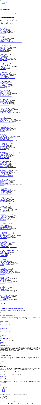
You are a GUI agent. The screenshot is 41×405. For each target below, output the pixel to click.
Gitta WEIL (2, 55)
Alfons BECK (2, 283)
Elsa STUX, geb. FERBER (4, 84)
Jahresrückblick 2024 (5, 338)
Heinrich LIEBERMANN (4, 160)
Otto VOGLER (2, 74)
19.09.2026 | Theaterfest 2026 (7, 315)
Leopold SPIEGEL (3, 91)
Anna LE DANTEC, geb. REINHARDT (6, 184)
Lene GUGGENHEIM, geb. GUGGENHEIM (7, 233)
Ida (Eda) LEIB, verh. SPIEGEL (5, 180)
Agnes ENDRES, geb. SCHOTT (5, 262)
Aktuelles (3, 3)
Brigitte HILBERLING (3, 204)
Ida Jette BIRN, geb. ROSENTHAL (6, 281)
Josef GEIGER (2, 249)
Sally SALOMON (3, 118)
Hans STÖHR (2, 87)
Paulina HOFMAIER (3, 199)
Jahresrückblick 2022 (5, 355)
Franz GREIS (2, 50)
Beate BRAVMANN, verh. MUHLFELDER (7, 272)
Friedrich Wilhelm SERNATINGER (6, 96)
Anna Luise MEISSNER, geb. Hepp (6, 153)
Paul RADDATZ (2, 130)
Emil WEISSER (2, 34)
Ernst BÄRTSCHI (3, 284)
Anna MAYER (2, 45)
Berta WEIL (2, 56)
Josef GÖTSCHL (3, 245)
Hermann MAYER (3, 28)
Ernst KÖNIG (2, 187)
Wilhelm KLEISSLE (3, 188)
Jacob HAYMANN (3, 212)
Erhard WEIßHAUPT (3, 72)
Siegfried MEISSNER (3, 25)
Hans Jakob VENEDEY (4, 301)
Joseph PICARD (2, 41)
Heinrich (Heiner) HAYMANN (5, 213)
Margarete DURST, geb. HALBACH (6, 59)
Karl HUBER (2, 198)
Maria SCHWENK (3, 99)
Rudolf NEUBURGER (3, 144)
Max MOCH (2, 148)
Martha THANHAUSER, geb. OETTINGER (7, 78)
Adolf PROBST (2, 131)
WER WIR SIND (3, 376)
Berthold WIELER (3, 69)
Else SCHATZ (2, 116)
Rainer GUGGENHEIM (4, 231)
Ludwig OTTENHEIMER (4, 135)
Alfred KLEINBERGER (4, 191)
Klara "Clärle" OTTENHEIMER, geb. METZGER (8, 136)
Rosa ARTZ (2, 289)
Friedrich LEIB (2, 183)
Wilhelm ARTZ (2, 288)
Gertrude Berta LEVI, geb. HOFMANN (6, 176)
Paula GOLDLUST (3, 241)
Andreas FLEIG (2, 259)
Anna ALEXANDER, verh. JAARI (5, 296)
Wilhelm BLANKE (3, 280)
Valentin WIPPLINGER (4, 23)
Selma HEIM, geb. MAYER (4, 58)
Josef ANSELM (2, 290)
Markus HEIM (2, 207)
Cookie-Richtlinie (11, 401)
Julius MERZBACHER (4, 151)
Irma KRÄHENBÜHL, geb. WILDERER (7, 186)
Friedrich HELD (2, 206)
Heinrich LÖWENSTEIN (4, 166)
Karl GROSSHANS (3, 238)
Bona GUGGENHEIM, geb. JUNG (6, 237)
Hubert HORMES (3, 200)
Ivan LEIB (1, 179)
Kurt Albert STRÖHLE (4, 85)
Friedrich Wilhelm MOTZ (4, 146)
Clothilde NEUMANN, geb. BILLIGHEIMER (7, 142)
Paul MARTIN (2, 156)
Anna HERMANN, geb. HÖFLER (5, 205)
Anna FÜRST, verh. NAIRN (4, 252)
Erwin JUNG (2, 196)
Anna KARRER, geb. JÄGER (5, 195)
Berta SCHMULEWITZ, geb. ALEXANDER (7, 112)
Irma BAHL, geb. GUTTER (4, 287)
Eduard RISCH (2, 126)
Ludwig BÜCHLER (3, 60)
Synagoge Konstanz (3, 82)
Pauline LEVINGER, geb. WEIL (5, 169)
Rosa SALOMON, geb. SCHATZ (5, 119)
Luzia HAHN (2, 225)
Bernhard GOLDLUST (4, 244)
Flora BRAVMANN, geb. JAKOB (5, 271)
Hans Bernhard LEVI (3, 175)
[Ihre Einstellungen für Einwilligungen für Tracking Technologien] (39, 403)
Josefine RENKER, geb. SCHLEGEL (6, 128)
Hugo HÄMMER (3, 227)
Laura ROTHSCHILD (3, 24)
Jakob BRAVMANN (3, 270)
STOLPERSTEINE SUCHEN (5, 22)
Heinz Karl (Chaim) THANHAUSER (6, 80)
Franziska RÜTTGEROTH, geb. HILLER (7, 120)
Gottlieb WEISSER (3, 33)
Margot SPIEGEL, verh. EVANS (5, 89)
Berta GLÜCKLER (3, 49)
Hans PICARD (2, 134)
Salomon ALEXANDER (4, 293)
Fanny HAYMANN (3, 48)
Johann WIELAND (3, 32)
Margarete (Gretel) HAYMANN (5, 211)
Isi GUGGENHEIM (3, 234)
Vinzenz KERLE (2, 192)
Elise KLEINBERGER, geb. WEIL (6, 190)
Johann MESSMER (3, 149)
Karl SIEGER (2, 95)
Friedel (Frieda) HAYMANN (4, 215)
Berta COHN (2, 37)
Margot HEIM (2, 208)
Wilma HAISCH (2, 224)
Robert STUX (2, 83)
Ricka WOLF (2, 63)
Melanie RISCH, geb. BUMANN (5, 125)
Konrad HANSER (3, 220)
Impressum (16, 401)
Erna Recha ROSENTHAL (4, 123)
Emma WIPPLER (3, 65)
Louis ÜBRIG (2, 77)
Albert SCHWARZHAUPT (4, 105)
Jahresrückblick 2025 (5, 331)
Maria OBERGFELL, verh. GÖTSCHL (6, 140)
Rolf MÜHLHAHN (3, 145)
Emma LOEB (2, 29)
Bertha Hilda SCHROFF (4, 108)
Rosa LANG (2, 185)
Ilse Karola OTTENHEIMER (4, 137)
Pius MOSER (2, 147)
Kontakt (3, 5)
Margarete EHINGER (3, 264)
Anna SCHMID (2, 43)
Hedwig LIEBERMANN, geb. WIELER (6, 163)
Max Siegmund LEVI (3, 173)
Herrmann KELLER (3, 193)
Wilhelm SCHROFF (3, 107)
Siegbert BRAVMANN (4, 269)
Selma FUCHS (2, 253)
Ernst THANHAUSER (3, 81)
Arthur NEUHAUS (3, 143)
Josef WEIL (2, 57)
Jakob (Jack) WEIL (3, 54)
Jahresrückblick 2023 (5, 345)
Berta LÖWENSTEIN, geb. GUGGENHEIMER (8, 167)
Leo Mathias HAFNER (3, 226)
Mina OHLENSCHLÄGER (4, 47)
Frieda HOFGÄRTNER (4, 201)
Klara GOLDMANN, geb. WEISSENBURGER (8, 240)
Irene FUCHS (2, 255)
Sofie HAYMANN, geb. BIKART (5, 209)
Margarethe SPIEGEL (3, 90)
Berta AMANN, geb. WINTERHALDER (6, 291)
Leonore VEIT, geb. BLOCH (4, 75)
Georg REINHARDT (3, 129)
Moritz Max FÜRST (3, 251)
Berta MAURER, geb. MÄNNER (5, 155)
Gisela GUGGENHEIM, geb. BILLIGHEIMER (7, 235)
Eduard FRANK (2, 258)
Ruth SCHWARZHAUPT (4, 100)
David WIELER (2, 68)
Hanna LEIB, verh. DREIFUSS (5, 182)
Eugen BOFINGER (3, 275)
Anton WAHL (2, 40)
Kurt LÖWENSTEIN (3, 165)
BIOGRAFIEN (4, 2)
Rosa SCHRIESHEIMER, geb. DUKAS (6, 109)
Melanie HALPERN (3, 222)
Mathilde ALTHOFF (3, 292)
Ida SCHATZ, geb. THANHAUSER (6, 115)
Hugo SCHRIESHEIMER (4, 111)
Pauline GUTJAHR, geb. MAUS (5, 228)
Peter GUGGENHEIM (3, 232)
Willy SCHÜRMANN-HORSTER (5, 106)
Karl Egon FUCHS (3, 254)
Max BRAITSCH (3, 273)
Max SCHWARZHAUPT (4, 103)
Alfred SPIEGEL (2, 94)
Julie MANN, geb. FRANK (4, 158)
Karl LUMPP (2, 36)
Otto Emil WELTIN (3, 71)
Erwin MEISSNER (3, 26)
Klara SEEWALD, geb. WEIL (5, 98)
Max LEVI (2, 174)
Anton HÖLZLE (2, 202)
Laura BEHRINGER (3, 282)
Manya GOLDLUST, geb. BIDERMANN (7, 242)
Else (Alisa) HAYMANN (4, 216)
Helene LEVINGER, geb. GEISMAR (6, 170)
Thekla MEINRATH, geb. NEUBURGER (7, 154)
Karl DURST (2, 265)
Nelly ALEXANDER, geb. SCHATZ (6, 295)
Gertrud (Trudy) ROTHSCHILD (5, 121)
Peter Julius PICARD (3, 132)
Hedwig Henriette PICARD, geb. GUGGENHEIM (8, 133)
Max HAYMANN (3, 210)
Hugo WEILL (2, 73)
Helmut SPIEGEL (3, 92)
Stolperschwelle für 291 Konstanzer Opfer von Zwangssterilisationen (11, 42)
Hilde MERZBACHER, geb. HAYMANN (7, 152)
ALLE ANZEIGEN (3, 362)
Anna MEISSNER (3, 27)
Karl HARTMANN (3, 219)
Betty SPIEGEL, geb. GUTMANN (5, 93)
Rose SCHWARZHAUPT (4, 104)
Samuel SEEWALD (3, 97)
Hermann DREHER (3, 267)
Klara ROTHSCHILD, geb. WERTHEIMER (7, 122)
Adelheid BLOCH (3, 279)
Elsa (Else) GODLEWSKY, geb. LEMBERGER (8, 247)
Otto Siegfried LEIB (3, 178)
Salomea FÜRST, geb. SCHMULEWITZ (6, 250)
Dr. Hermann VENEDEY (4, 300)
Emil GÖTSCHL (2, 246)
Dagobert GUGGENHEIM (4, 236)
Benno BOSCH (2, 274)
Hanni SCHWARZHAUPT (4, 101)
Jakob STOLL (2, 86)
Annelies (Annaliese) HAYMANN (5, 217)
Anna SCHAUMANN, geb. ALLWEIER (6, 114)
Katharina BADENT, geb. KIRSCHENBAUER (7, 285)
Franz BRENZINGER (3, 30)
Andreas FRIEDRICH (3, 256)
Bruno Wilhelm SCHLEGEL (4, 113)
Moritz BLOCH (2, 276)
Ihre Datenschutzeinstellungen (24, 403)
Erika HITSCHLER (3, 203)
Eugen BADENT (3, 286)
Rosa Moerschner (3, 44)
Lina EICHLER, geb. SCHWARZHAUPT (7, 263)
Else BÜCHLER (2, 268)
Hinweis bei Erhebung (12, 403)
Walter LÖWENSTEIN (4, 164)
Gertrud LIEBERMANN (4, 161)
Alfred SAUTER (2, 117)
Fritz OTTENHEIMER (3, 138)
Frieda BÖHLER (3, 35)
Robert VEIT (2, 76)
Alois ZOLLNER (3, 62)
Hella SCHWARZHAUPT (4, 102)
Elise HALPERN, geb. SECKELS (5, 223)
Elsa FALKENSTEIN (3, 38)
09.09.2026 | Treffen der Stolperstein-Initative (11, 308)
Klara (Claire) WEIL (3, 53)
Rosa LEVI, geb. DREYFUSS (5, 172)
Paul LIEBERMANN (3, 162)
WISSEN (3, 389)
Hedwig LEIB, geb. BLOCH (4, 181)
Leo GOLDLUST (3, 243)
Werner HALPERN (3, 221)
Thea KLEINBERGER (4, 189)
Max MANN (2, 157)
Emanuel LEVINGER (3, 171)
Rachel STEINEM (3, 39)
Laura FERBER (2, 260)
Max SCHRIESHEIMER (4, 110)
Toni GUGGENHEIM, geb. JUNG (5, 229)
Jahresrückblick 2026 (5, 324)
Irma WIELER (2, 67)
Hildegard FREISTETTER (4, 51)
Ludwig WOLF (2, 64)
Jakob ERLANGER (3, 261)
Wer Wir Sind (4, 4)
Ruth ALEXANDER (3, 294)
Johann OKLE (2, 139)
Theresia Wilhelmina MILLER (5, 31)
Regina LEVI (2, 46)
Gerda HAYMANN (3, 214)
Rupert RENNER (3, 127)
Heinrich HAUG (2, 218)
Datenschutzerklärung (4, 401)
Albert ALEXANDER (3, 297)
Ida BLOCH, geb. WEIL (4, 277)
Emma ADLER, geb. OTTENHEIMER (6, 299)
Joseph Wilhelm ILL (3, 197)
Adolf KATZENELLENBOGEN (5, 194)
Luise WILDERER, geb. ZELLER (5, 66)
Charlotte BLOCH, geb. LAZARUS (6, 278)
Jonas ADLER (2, 298)
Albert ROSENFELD (3, 124)
